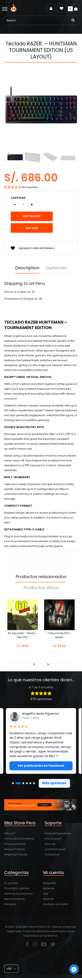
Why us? (10, 833)
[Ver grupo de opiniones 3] (23, 783)
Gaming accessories (18, 894)
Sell (45, 894)
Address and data (55, 904)
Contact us (52, 854)
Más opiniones (54, 783)
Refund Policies (14, 849)
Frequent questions (58, 833)
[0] (75, 8)
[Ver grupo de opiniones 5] (30, 783)
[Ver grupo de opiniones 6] (34, 783)
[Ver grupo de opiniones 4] (27, 783)
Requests (49, 883)
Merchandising (14, 899)
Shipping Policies (15, 854)
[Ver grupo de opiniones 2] (18, 783)
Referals (48, 888)
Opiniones (56, 268)
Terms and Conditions (19, 839)
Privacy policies (14, 844)
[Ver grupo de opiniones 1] (13, 783)
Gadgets (10, 904)
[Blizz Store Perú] (14, 11)
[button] (12, 187)
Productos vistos (41, 588)
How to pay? (53, 839)
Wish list (48, 899)
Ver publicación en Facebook (41, 765)
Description (27, 268)
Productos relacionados (41, 577)
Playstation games (17, 888)
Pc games (11, 883)
